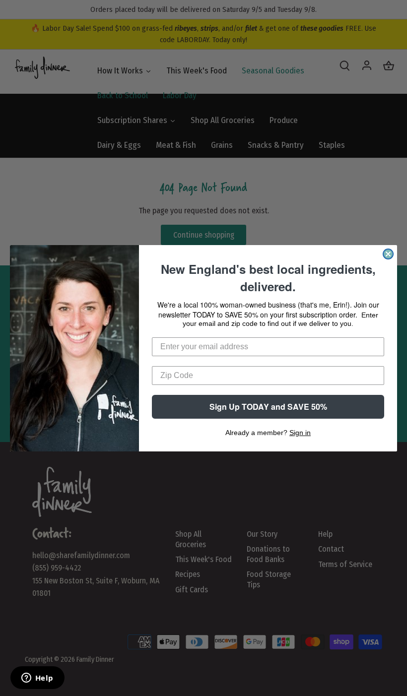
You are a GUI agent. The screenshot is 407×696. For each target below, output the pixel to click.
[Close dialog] (388, 254)
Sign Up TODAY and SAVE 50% (268, 406)
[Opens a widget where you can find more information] (37, 678)
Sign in (300, 433)
